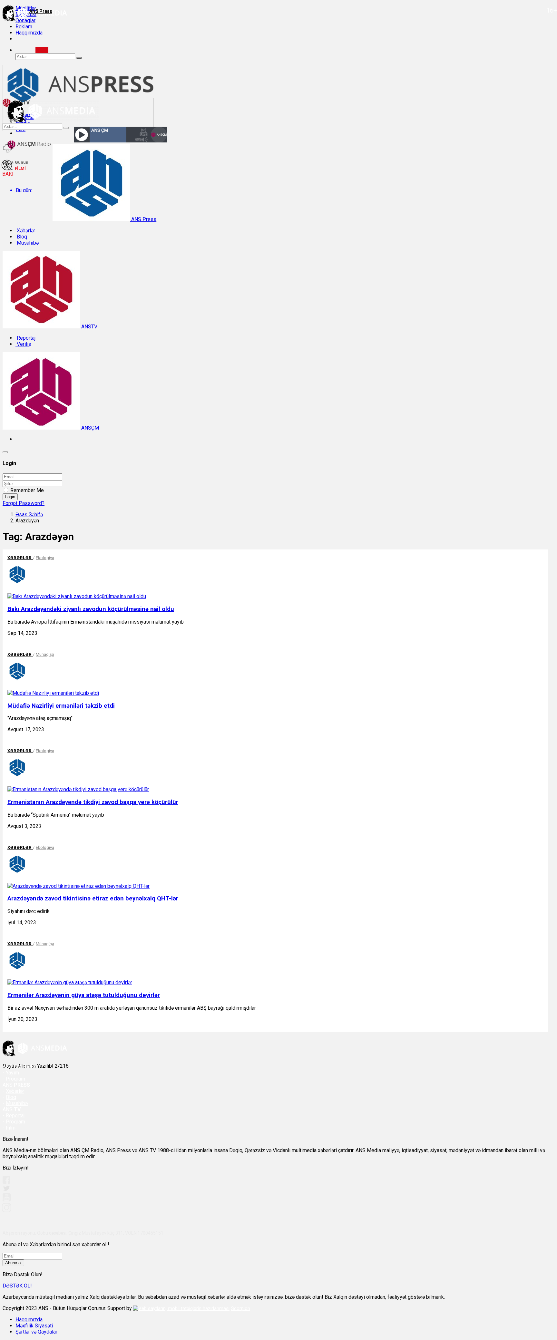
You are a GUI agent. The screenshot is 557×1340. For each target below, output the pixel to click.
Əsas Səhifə (29, 514)
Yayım (12, 1073)
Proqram (15, 1122)
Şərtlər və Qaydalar (36, 1332)
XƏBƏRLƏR (20, 557)
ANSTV (88, 327)
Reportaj (25, 338)
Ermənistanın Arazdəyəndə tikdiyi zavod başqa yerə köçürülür (92, 802)
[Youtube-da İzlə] (7, 1200)
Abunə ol (13, 1262)
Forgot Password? (23, 503)
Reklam (23, 27)
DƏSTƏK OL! (17, 1286)
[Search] (41, 50)
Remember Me (27, 490)
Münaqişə (45, 654)
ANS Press (143, 219)
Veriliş (23, 344)
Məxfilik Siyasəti (34, 1326)
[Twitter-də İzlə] (6, 1190)
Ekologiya (45, 557)
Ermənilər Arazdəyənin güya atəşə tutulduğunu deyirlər (83, 995)
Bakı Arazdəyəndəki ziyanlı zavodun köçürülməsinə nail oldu (90, 609)
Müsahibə (27, 243)
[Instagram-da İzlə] (7, 1210)
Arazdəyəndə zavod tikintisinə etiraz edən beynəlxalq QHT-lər (92, 898)
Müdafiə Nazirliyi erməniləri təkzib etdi (61, 705)
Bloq (21, 237)
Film (10, 1128)
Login (10, 496)
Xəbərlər (25, 231)
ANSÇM (89, 428)
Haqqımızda (29, 33)
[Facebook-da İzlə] (6, 1182)
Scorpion (240, 1308)
